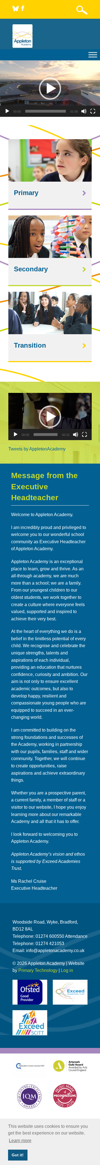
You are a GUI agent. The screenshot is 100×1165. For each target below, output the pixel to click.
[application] (50, 88)
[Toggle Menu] (92, 54)
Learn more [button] (20, 1140)
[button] (50, 88)
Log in (67, 970)
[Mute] (84, 111)
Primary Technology (38, 970)
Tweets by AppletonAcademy (37, 449)
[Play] (7, 111)
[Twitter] (16, 9)
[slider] (45, 111)
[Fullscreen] (93, 111)
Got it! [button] (18, 1155)
